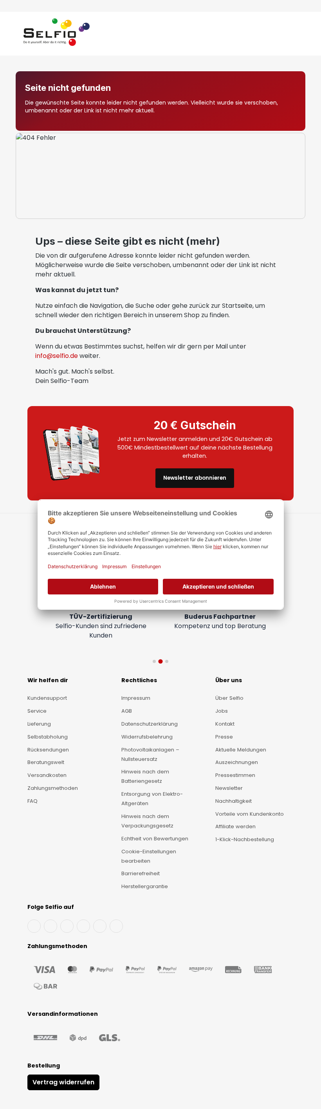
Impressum (135, 698)
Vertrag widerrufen (63, 1082)
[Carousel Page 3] (166, 661)
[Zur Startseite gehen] (56, 35)
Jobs (221, 711)
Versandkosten (47, 775)
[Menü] (16, 35)
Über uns (228, 680)
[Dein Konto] (289, 35)
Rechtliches (139, 680)
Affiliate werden (235, 826)
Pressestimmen (235, 775)
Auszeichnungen (236, 762)
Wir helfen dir (47, 680)
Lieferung (39, 724)
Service (37, 711)
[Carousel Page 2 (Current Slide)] (160, 661)
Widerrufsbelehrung (147, 737)
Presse (224, 737)
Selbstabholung (47, 737)
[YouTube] (50, 926)
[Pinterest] (116, 926)
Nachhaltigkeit (233, 801)
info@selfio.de (56, 355)
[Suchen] (282, 35)
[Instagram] (67, 926)
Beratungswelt (45, 762)
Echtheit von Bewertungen (154, 838)
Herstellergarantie (144, 886)
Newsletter (229, 788)
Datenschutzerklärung (149, 724)
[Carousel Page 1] (154, 661)
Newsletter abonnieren (194, 478)
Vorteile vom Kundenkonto (249, 814)
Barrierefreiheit (140, 873)
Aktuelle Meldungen (240, 749)
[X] (83, 926)
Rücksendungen (48, 749)
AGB (126, 711)
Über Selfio (229, 698)
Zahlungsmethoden (52, 788)
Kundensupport (47, 698)
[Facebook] (34, 926)
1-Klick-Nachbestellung (244, 839)
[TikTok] (99, 926)
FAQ (32, 801)
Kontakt (224, 724)
